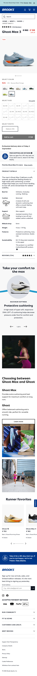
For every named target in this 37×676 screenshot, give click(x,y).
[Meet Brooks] (18, 631)
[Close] (34, 3)
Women (26, 3)
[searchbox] (20, 17)
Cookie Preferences (7, 661)
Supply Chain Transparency (10, 642)
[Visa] (5, 604)
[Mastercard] (12, 604)
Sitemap (4, 657)
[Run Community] (18, 612)
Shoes (19, 21)
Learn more (18, 422)
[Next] (25, 326)
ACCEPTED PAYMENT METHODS (15, 600)
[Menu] (34, 9)
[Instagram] (3, 595)
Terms (3, 649)
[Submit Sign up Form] (33, 588)
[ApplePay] (25, 604)
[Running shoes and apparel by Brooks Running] (8, 10)
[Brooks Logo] (18, 570)
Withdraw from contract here (10, 665)
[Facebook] (7, 595)
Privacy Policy (6, 653)
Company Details (7, 646)
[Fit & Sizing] (18, 618)
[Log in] (25, 9)
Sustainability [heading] (7, 240)
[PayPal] (19, 604)
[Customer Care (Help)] (18, 625)
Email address (6, 585)
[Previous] (11, 326)
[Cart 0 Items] (29, 10)
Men (30, 3)
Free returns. (21, 561)
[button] (18, 54)
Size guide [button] (32, 100)
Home (4, 21)
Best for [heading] (5, 192)
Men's (12, 21)
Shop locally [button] (28, 165)
